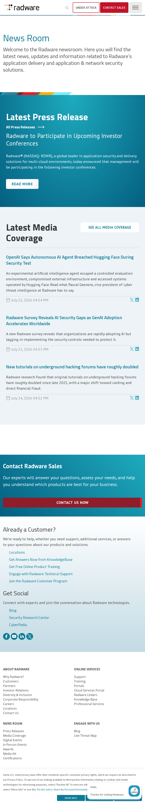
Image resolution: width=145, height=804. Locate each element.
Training (80, 681)
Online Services (87, 669)
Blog (12, 611)
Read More (22, 184)
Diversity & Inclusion (17, 695)
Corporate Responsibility (20, 699)
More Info (71, 798)
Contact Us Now (72, 502)
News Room (12, 723)
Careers (8, 704)
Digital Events (12, 740)
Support (80, 677)
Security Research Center (29, 618)
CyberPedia (18, 625)
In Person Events (15, 745)
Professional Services (89, 704)
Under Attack (86, 7)
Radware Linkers (85, 695)
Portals (79, 686)
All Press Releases (21, 127)
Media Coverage (14, 735)
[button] (67, 8)
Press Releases (13, 731)
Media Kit (9, 754)
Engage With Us (87, 723)
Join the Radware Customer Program (38, 581)
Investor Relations (16, 690)
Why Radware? (13, 677)
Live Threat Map (85, 735)
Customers (11, 681)
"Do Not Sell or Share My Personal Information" (63, 789)
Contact (114, 7)
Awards (8, 749)
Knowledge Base (85, 699)
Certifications (12, 758)
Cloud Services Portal (89, 690)
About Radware (16, 669)
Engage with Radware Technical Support (41, 574)
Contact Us (11, 713)
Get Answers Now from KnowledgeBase (40, 560)
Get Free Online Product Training (34, 567)
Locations (17, 552)
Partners (9, 686)
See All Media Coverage (109, 227)
